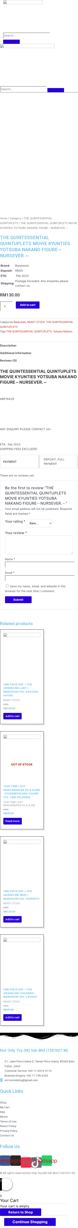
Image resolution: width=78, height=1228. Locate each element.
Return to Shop (20, 1212)
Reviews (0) (8, 360)
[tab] (39, 345)
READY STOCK (36, 322)
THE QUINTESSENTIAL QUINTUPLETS (29, 331)
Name (10, 559)
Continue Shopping (29, 1222)
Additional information (15, 353)
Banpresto (20, 322)
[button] (6, 14)
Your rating (15, 521)
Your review (16, 533)
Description (8, 345)
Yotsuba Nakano (62, 331)
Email (9, 572)
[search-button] (11, 42)
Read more (12, 821)
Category (15, 218)
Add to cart (27, 304)
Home (3, 218)
